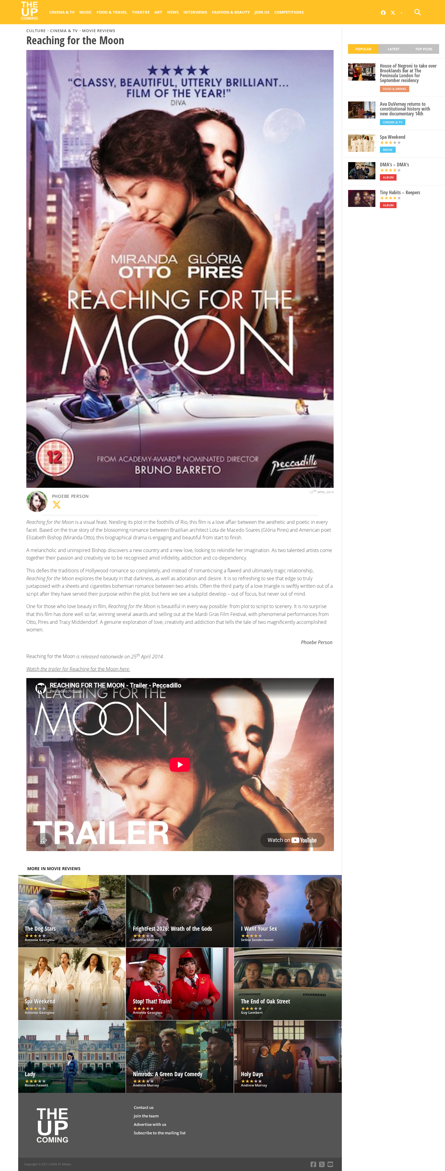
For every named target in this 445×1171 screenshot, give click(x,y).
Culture (36, 30)
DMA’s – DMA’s (394, 164)
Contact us (143, 1107)
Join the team (146, 1116)
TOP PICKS (423, 49)
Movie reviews (98, 30)
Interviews (195, 12)
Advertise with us (150, 1124)
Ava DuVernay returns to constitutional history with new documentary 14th (405, 108)
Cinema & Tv (61, 12)
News (173, 12)
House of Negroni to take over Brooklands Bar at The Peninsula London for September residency (408, 73)
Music (85, 12)
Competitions (289, 12)
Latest (393, 49)
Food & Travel (112, 12)
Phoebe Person (70, 496)
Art (158, 12)
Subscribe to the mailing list (160, 1133)
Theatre (141, 12)
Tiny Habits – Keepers (400, 192)
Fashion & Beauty (231, 12)
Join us (262, 12)
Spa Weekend (392, 137)
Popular (363, 49)
